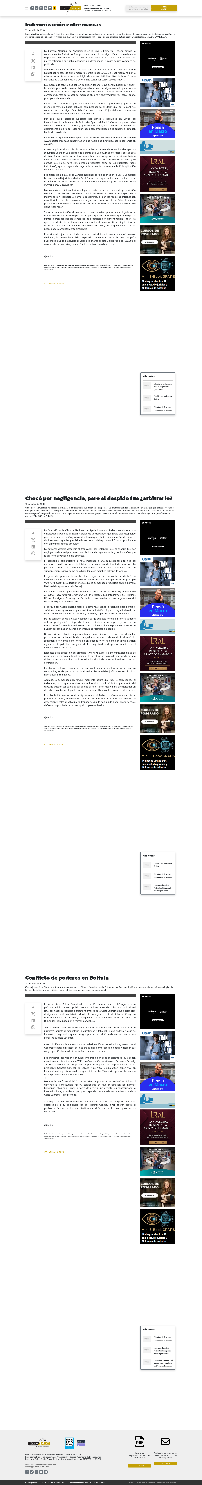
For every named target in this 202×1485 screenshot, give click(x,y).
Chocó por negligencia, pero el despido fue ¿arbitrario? (163, 386)
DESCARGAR (139, 1466)
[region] (157, 311)
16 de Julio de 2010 (35, 30)
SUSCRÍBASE (165, 1463)
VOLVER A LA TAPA (54, 283)
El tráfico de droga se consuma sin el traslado (163, 408)
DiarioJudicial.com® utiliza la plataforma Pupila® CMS (153, 1482)
